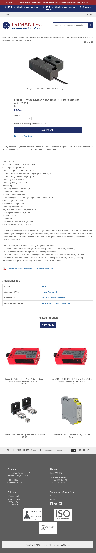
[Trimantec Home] (23, 26)
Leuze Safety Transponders (74, 37)
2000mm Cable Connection (54, 297)
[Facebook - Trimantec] (85, 42)
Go (73, 450)
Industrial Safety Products (16, 37)
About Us (53, 496)
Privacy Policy (13, 502)
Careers (53, 499)
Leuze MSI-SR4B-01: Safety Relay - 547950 (71, 434)
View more (48, 325)
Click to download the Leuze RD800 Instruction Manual (32, 268)
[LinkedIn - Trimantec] (92, 42)
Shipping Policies (14, 496)
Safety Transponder (50, 292)
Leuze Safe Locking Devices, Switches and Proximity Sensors (45, 37)
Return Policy (13, 504)
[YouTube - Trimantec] (89, 42)
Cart (90, 14)
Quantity (17, 115)
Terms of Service (14, 499)
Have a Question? (25, 136)
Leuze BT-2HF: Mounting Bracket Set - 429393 (24, 434)
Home (4, 37)
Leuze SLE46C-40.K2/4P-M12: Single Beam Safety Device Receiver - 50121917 (24, 380)
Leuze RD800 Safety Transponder (56, 303)
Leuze (16, 106)
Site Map (66, 545)
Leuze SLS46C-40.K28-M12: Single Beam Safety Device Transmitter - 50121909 (72, 380)
